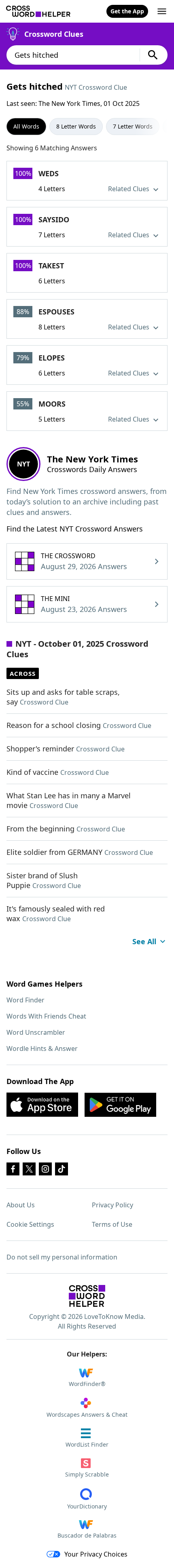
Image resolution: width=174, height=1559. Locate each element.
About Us (20, 1204)
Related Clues (129, 188)
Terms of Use (112, 1224)
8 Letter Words (76, 126)
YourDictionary (87, 1506)
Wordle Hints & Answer (42, 1048)
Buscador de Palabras (87, 1535)
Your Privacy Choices (95, 1554)
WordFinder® (87, 1384)
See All (144, 941)
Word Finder (25, 1000)
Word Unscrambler (35, 1032)
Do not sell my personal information (61, 1257)
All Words (26, 126)
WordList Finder (87, 1444)
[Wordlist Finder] (87, 1296)
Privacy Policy (112, 1204)
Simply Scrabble (87, 1474)
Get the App (127, 11)
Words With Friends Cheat (46, 1016)
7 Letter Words (133, 126)
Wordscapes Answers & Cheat (87, 1414)
